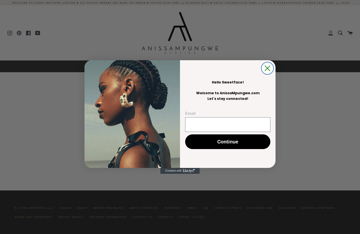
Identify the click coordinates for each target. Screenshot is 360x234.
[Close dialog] (267, 68)
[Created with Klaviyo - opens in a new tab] (180, 171)
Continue (227, 141)
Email (190, 113)
